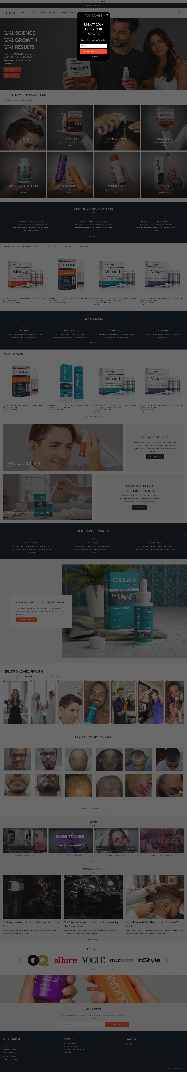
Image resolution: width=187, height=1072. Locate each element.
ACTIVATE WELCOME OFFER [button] (93, 51)
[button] (108, 14)
